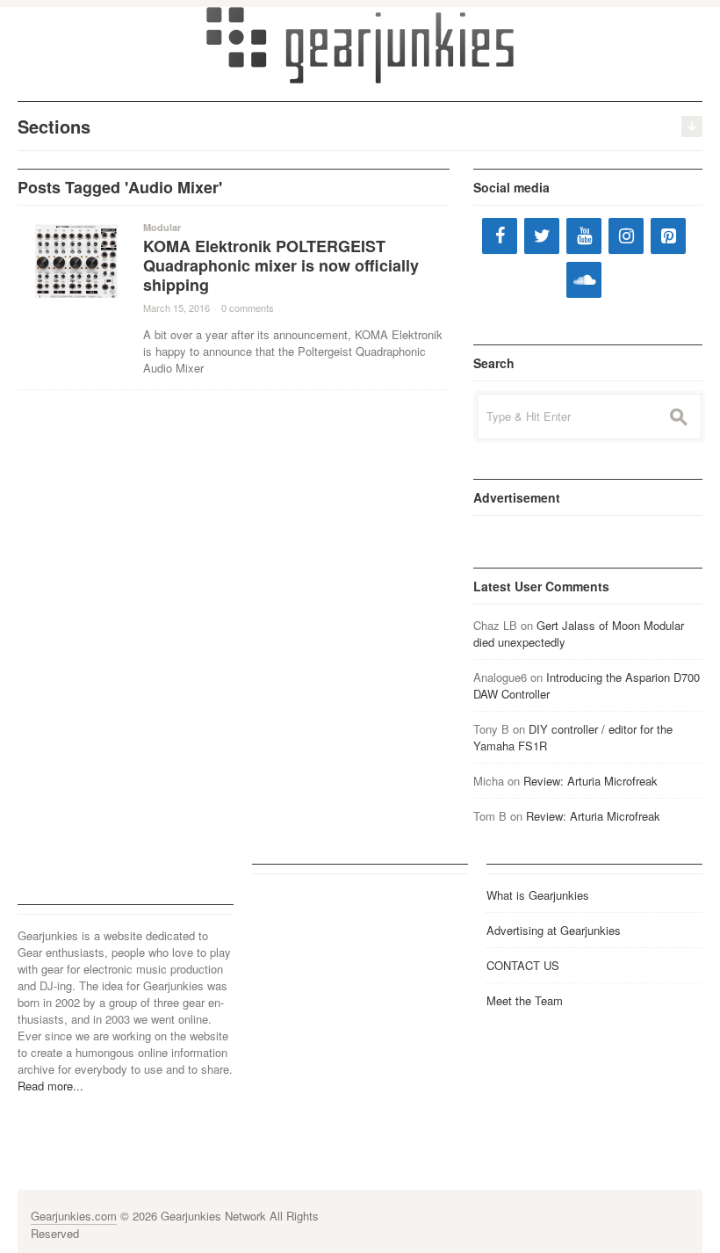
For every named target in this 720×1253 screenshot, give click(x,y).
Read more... (50, 1085)
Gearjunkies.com (74, 1215)
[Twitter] (541, 236)
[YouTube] (583, 236)
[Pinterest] (668, 236)
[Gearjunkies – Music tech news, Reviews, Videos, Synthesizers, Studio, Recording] (360, 44)
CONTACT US (522, 965)
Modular (162, 227)
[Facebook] (499, 236)
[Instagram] (626, 236)
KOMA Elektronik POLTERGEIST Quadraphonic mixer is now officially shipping (281, 265)
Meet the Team (524, 1000)
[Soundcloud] (583, 280)
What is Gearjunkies (537, 895)
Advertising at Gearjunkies (553, 930)
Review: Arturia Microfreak (590, 780)
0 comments (247, 308)
